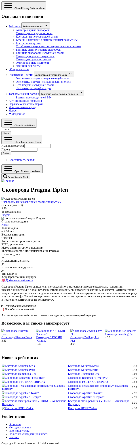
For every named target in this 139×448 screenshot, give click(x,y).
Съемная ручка (10, 254)
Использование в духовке (17, 267)
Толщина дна (9, 228)
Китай (5, 224)
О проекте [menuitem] (15, 424)
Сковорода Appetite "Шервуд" (86, 397)
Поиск (5, 129)
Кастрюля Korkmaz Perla (83, 369)
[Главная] (7, 180)
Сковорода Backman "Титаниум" (88, 377)
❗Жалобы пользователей (17, 309)
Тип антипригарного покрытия (20, 241)
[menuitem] (15, 26)
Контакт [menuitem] (14, 437)
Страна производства (14, 221)
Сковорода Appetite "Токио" (85, 393)
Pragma (5, 214)
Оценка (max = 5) (12, 205)
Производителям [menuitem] (19, 430)
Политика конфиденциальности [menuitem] (28, 433)
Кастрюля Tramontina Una (84, 373)
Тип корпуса (9, 273)
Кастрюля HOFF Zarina (82, 408)
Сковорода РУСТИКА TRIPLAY (88, 381)
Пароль (5, 149)
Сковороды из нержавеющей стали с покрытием (31, 201)
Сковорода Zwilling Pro (119, 334)
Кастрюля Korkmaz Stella (83, 365)
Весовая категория (12, 234)
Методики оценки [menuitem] (20, 427)
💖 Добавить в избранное (17, 280)
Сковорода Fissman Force (16, 337)
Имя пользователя (12, 145)
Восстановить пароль (22, 159)
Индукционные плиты (15, 260)
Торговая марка (11, 211)
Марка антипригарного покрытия (22, 247)
